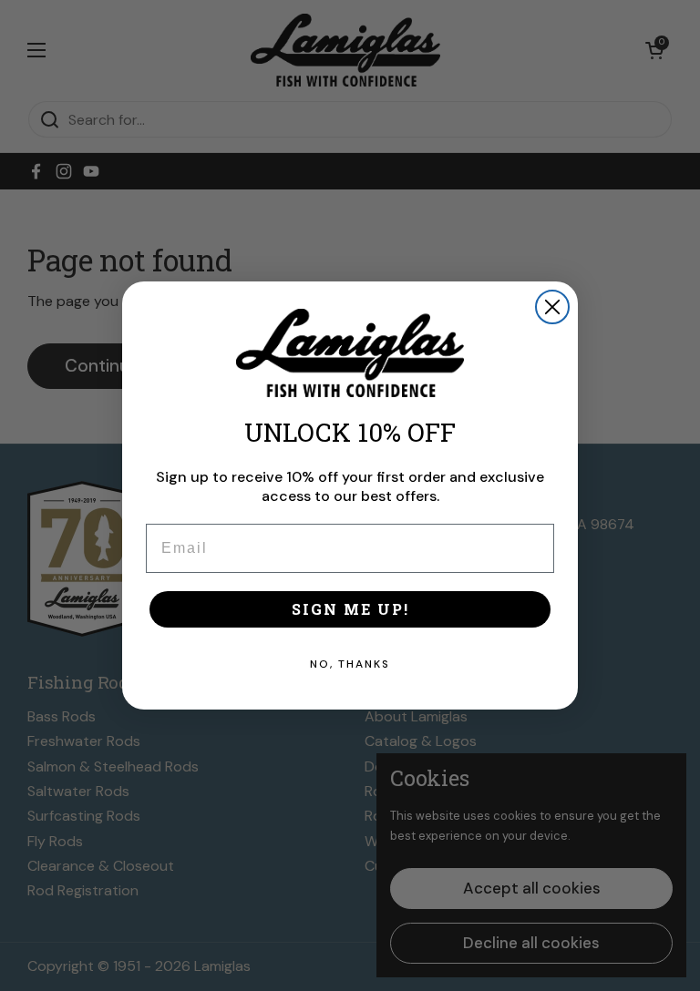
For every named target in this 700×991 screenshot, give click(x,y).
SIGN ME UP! (350, 608)
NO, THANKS (350, 664)
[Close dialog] (552, 307)
